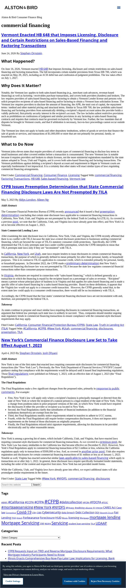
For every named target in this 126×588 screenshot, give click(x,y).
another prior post (93, 451)
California (10, 254)
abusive (88, 507)
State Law (92, 325)
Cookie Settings (13, 581)
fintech (19, 518)
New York (23, 254)
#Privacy (70, 507)
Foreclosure (47, 518)
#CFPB (42, 328)
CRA (34, 512)
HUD (58, 518)
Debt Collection (84, 512)
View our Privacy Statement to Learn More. (23, 574)
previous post (108, 442)
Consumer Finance (55, 175)
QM (42, 523)
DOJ (97, 512)
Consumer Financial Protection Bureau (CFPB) (56, 325)
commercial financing (108, 175)
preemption (8, 332)
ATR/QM (99, 508)
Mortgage (84, 518)
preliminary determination (82, 263)
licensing (73, 518)
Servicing (60, 523)
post (15, 221)
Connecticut (11, 513)
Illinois (65, 518)
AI (94, 507)
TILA (19, 332)
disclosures (106, 328)
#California (30, 328)
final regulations (18, 374)
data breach (68, 512)
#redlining (80, 507)
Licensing (74, 175)
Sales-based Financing (54, 179)
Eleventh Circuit (106, 513)
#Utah (66, 328)
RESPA (48, 523)
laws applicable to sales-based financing (83, 458)
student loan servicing (79, 523)
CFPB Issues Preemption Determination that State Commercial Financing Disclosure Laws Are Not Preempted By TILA (62, 189)
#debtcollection (71, 502)
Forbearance (31, 518)
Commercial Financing (28, 175)
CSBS (39, 512)
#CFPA (39, 502)
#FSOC (105, 502)
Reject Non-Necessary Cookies (105, 581)
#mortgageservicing (17, 507)
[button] (118, 7)
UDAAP (101, 523)
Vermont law (77, 179)
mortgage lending (105, 517)
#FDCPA (95, 502)
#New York (54, 328)
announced (72, 211)
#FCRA (86, 502)
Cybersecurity (51, 512)
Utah (38, 254)
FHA (14, 517)
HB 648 (43, 69)
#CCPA (29, 502)
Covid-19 (24, 512)
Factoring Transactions (15, 179)
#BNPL (4, 502)
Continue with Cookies (74, 581)
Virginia (8, 275)
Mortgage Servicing (20, 523)
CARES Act (109, 507)
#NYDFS (62, 478)
